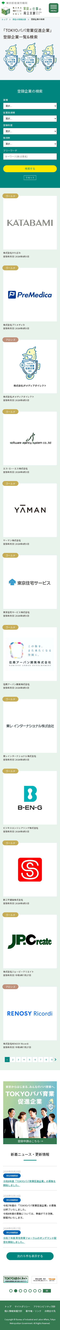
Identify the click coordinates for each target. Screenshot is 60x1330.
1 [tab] (10, 1290)
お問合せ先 (50, 1311)
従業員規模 (9, 112)
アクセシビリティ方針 (44, 1306)
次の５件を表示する (30, 1256)
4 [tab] (25, 1290)
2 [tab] (15, 1290)
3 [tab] (20, 1290)
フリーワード (10, 150)
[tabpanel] (16, 1279)
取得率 (6, 137)
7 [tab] (39, 1290)
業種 (5, 99)
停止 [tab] (47, 1291)
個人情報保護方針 (13, 1311)
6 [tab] (34, 1290)
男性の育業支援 (19, 19)
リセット (30, 177)
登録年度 (8, 125)
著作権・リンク (33, 1311)
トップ (4, 19)
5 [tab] (30, 1290)
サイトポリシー (22, 1306)
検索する (30, 168)
